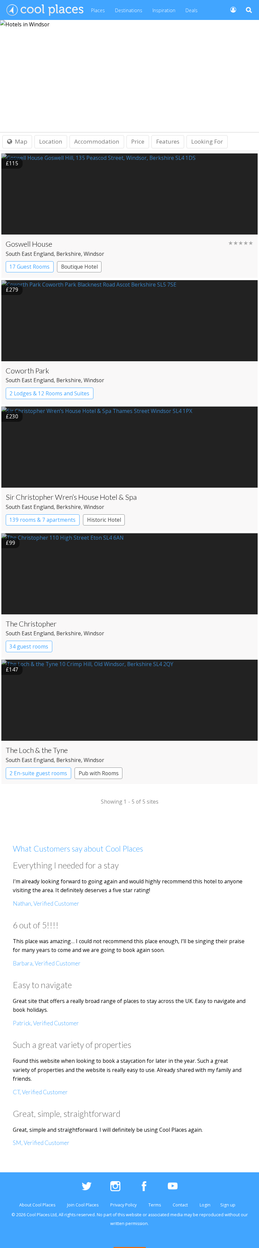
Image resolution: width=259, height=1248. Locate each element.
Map (21, 141)
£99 (10, 542)
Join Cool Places (82, 1205)
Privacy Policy (123, 1205)
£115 (12, 163)
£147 (12, 669)
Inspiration (163, 10)
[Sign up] (230, 9)
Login (205, 1205)
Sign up (227, 1205)
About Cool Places (37, 1205)
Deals (191, 10)
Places (98, 10)
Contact (180, 1205)
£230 (12, 416)
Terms (154, 1205)
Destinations (128, 10)
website (134, 1215)
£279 (12, 289)
